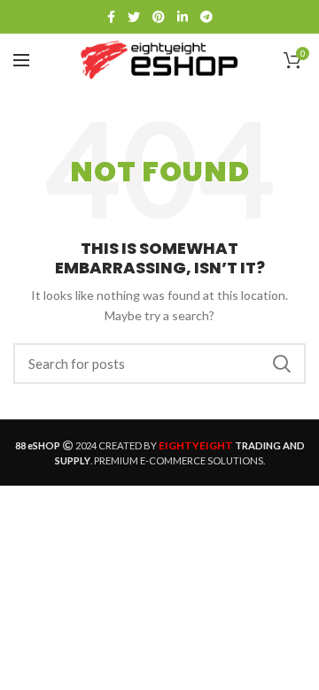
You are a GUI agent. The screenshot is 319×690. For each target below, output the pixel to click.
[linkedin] (182, 16)
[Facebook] (111, 16)
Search (282, 363)
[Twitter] (133, 16)
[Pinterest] (158, 16)
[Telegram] (206, 16)
